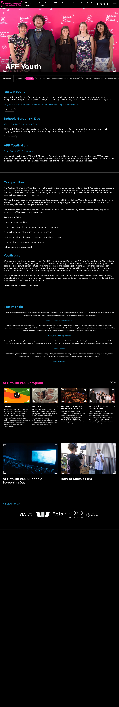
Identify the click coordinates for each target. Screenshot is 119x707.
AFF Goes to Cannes (73, 78)
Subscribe (10, 110)
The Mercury (52, 227)
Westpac (44, 242)
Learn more (10, 137)
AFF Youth (30, 78)
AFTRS (49, 232)
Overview (20, 78)
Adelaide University (54, 237)
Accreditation (78, 3)
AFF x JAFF (39, 78)
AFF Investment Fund (60, 4)
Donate (90, 3)
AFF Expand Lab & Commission (91, 78)
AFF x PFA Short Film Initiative (54, 78)
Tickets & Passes (42, 4)
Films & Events (28, 4)
